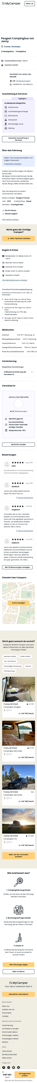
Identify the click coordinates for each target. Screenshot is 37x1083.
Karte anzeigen (18, 603)
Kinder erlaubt (25, 656)
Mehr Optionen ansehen (20, 238)
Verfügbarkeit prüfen (25, 1074)
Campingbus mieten (10, 1038)
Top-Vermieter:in (10, 661)
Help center (7, 1058)
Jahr (4, 201)
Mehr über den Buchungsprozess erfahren (18, 1080)
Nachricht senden (18, 444)
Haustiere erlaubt (10, 656)
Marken (5, 1042)
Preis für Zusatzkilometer (13, 351)
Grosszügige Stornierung (12, 666)
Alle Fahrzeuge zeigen (18, 964)
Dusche (28, 666)
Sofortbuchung (9, 671)
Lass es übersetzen (25, 498)
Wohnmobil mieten (9, 1032)
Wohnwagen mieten (10, 1035)
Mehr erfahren (19, 971)
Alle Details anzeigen (10, 219)
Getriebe (5, 204)
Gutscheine (6, 1013)
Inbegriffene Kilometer (12, 347)
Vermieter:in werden (10, 1028)
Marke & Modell (8, 198)
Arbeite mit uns (8, 1009)
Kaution (5, 335)
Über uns (5, 1006)
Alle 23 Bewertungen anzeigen (17, 567)
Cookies (5, 1016)
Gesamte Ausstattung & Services (18, 139)
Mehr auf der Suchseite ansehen (18, 855)
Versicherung (7, 1025)
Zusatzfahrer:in (9, 343)
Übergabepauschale (11, 339)
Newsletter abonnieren (18, 994)
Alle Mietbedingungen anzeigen (14, 280)
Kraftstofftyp (19, 201)
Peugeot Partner (23, 198)
